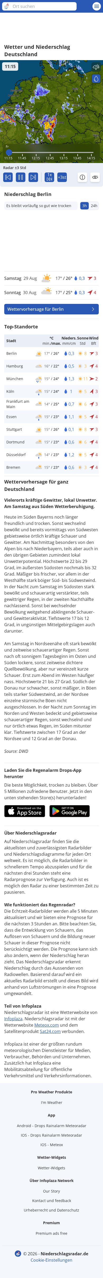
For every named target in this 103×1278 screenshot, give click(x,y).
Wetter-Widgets (51, 1167)
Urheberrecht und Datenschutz (51, 1210)
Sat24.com (50, 1031)
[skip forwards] (33, 177)
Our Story (51, 1191)
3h (84, 205)
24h (94, 205)
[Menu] (96, 6)
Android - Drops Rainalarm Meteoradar (51, 1125)
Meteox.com (46, 1025)
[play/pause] (20, 177)
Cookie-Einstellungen (51, 1260)
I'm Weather (51, 1102)
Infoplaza (13, 1019)
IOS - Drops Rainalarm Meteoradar (51, 1135)
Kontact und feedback (51, 1200)
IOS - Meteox (51, 1144)
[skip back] (8, 177)
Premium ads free (51, 1233)
